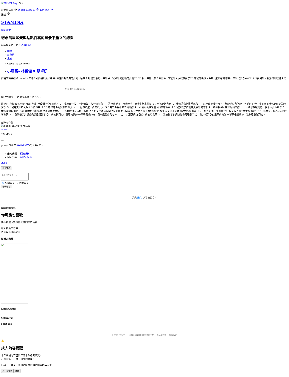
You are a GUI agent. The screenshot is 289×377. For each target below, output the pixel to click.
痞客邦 (20, 145)
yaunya (4, 129)
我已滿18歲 (7, 371)
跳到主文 (6, 30)
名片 (9, 58)
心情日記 (26, 45)
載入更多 (6, 168)
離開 (17, 371)
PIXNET (122, 335)
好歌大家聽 (26, 157)
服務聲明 (173, 335)
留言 (26, 145)
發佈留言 (6, 187)
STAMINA (12, 22)
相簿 (9, 51)
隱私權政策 (161, 335)
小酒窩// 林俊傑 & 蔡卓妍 (27, 71)
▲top (4, 162)
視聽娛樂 (25, 153)
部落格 (10, 54)
